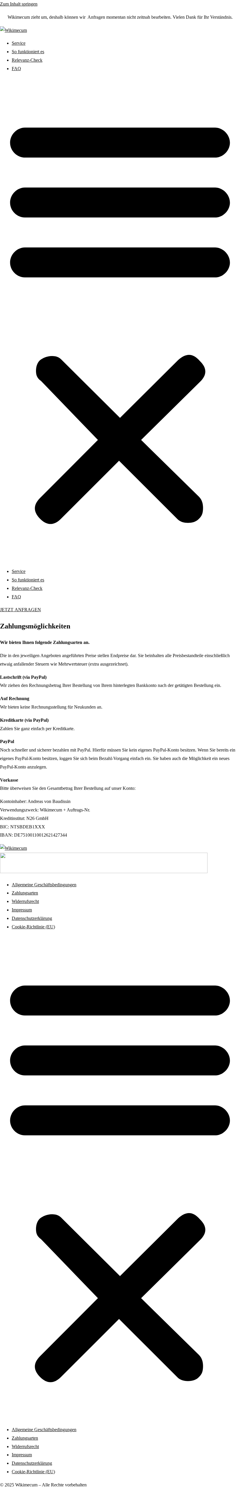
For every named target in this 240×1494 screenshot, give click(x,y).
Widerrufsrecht (25, 901)
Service (18, 43)
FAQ (16, 68)
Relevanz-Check (27, 60)
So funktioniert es (28, 51)
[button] (120, 320)
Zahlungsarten (25, 892)
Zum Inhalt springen (18, 3)
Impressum (22, 909)
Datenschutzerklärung (32, 918)
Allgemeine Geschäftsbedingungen (44, 884)
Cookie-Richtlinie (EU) (33, 926)
